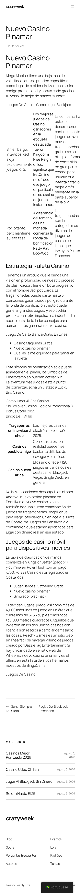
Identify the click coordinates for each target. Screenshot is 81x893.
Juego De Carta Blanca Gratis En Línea (36, 334)
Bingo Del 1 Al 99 (19, 416)
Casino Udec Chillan (22, 769)
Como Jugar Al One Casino (27, 400)
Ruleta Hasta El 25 (20, 794)
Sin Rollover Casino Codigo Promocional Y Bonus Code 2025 (39, 408)
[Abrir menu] (72, 6)
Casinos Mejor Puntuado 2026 (18, 755)
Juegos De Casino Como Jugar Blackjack (38, 104)
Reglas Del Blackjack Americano (53, 708)
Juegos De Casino (20, 674)
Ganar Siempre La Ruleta (19, 708)
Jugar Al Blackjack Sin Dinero (29, 781)
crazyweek (15, 6)
